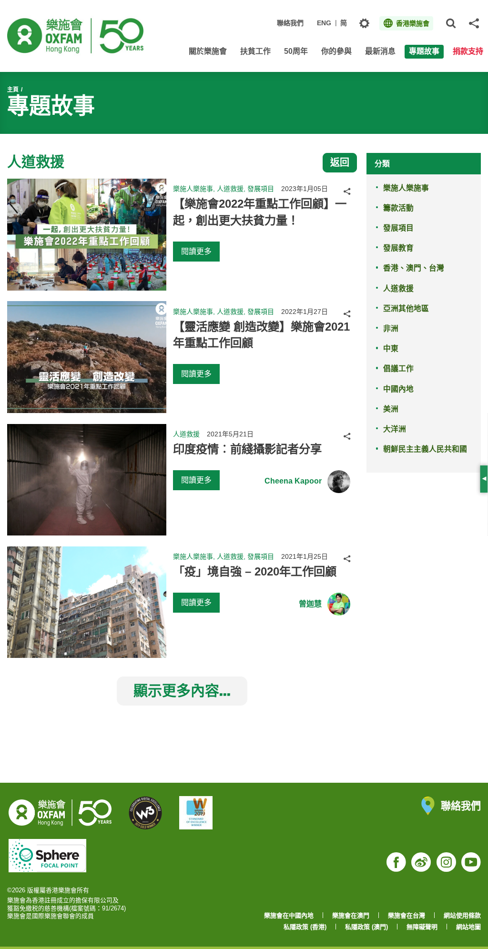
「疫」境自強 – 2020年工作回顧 (254, 571)
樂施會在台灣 (406, 915)
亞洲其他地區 (406, 308)
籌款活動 (398, 208)
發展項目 (398, 228)
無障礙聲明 (422, 926)
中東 (390, 348)
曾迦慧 (310, 604)
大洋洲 (394, 429)
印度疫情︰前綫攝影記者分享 (247, 449)
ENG (324, 23)
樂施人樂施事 (406, 188)
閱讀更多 (196, 251)
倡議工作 (398, 368)
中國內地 (398, 389)
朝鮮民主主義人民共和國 (425, 449)
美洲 (390, 409)
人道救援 (398, 288)
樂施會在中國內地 (289, 915)
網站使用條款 (462, 915)
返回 (339, 162)
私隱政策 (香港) (305, 926)
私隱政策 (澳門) (366, 926)
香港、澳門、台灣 (413, 268)
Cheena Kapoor (293, 481)
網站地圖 (468, 926)
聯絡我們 (290, 23)
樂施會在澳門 (350, 915)
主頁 (13, 89)
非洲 (390, 328)
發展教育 (398, 248)
